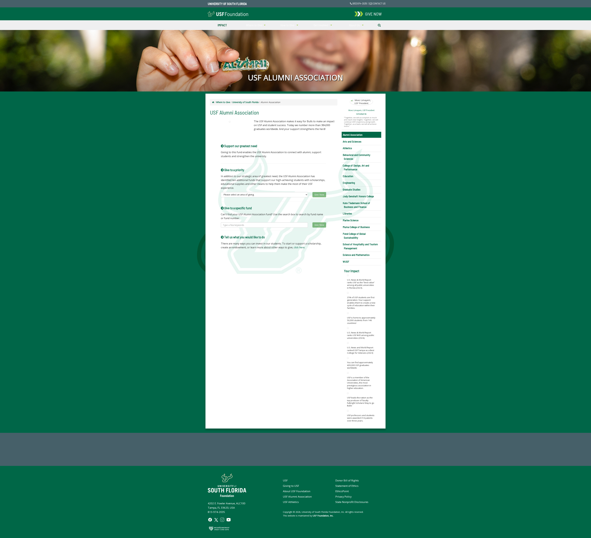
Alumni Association (352, 134)
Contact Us (362, 114)
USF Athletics (291, 502)
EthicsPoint (342, 491)
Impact (222, 25)
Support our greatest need (240, 146)
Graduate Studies (351, 189)
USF (285, 480)
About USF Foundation (296, 491)
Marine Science (350, 220)
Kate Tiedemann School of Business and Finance (356, 204)
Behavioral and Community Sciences (356, 156)
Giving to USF (291, 486)
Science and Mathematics (356, 254)
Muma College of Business (356, 227)
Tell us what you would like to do (244, 237)
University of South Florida (227, 4)
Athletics (347, 148)
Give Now (319, 194)
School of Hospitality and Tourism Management (360, 246)
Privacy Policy (343, 496)
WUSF (346, 261)
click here (299, 247)
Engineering (349, 182)
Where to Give (223, 102)
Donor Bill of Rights (347, 480)
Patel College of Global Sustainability (354, 235)
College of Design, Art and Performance (356, 167)
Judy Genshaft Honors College (358, 196)
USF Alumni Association (297, 496)
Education (348, 176)
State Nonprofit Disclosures (351, 502)
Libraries (347, 213)
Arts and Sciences (352, 141)
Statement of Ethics (346, 486)
